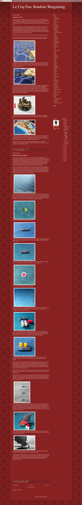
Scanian (55, 88)
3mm (55, 77)
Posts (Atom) (20, 489)
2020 (64, 148)
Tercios (55, 24)
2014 (64, 156)
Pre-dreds (56, 85)
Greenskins (56, 80)
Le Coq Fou (56, 126)
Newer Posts (15, 485)
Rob (31, 23)
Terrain (55, 58)
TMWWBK (56, 66)
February (66, 142)
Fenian (55, 63)
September (66, 129)
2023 (64, 125)
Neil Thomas (56, 57)
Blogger (45, 496)
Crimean (55, 62)
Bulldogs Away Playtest (20, 155)
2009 (64, 160)
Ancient (55, 34)
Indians (55, 71)
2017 (64, 153)
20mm (55, 93)
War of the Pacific (57, 92)
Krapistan (55, 37)
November (66, 126)
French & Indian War (57, 98)
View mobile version (31, 487)
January (65, 143)
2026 (64, 120)
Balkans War (56, 94)
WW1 (55, 53)
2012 (64, 159)
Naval (55, 45)
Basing (55, 79)
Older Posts (47, 485)
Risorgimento (56, 87)
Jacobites (55, 44)
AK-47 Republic (57, 50)
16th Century (56, 76)
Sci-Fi (55, 75)
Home (31, 485)
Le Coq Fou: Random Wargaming (39, 6)
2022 (64, 145)
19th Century (18, 150)
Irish (55, 72)
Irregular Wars (56, 42)
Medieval (55, 55)
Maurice (55, 101)
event (44, 160)
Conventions (56, 46)
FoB (55, 33)
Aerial (55, 68)
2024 (64, 123)
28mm (55, 40)
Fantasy (55, 29)
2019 (64, 150)
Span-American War (57, 89)
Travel (55, 51)
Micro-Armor (56, 83)
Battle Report (56, 25)
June (65, 139)
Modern (55, 84)
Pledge (55, 64)
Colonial (55, 70)
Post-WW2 (56, 27)
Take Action (56, 67)
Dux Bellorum (56, 41)
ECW (55, 97)
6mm (55, 23)
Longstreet (56, 100)
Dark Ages (56, 28)
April (65, 140)
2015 (64, 154)
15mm (55, 20)
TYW (55, 49)
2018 (64, 151)
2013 (64, 157)
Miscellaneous (22, 150)
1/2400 (55, 54)
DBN (55, 96)
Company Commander (58, 32)
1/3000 (55, 59)
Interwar (55, 36)
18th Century (56, 38)
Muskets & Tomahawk (58, 102)
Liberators (56, 81)
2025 (64, 122)
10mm (55, 16)
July (65, 131)
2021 (64, 147)
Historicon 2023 (17, 17)
